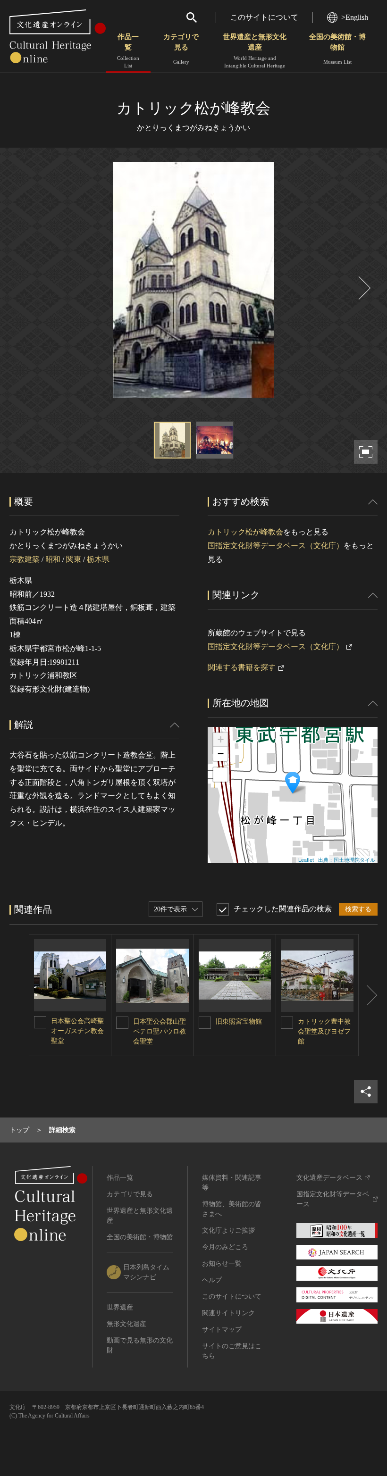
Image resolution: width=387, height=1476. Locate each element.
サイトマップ (222, 1329)
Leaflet (306, 859)
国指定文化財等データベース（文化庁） (276, 546)
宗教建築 (24, 559)
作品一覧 (128, 50)
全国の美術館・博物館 (337, 49)
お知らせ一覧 (222, 1263)
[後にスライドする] (363, 288)
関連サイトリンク (228, 1313)
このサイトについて (264, 17)
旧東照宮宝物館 (239, 1021)
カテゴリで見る (181, 49)
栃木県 (98, 559)
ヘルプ (212, 1280)
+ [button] (221, 739)
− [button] (221, 753)
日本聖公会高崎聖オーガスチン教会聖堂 (77, 1030)
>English (354, 17)
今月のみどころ (225, 1247)
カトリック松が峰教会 (245, 532)
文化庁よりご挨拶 (228, 1230)
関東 (73, 559)
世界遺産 (120, 1307)
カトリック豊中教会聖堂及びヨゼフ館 (324, 1031)
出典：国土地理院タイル (346, 859)
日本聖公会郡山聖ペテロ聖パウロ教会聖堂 (159, 1031)
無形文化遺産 (126, 1323)
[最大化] (220, 774)
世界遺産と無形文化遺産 (254, 50)
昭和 (52, 559)
